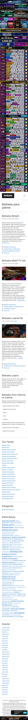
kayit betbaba (19, 613)
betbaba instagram (18, 564)
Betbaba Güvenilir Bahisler (9, 456)
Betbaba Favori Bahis (7, 460)
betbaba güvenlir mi (9, 562)
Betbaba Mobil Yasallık (8, 463)
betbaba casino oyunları (7, 544)
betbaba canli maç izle (7, 539)
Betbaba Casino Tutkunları (9, 487)
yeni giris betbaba (18, 616)
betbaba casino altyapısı (15, 542)
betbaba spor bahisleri (17, 590)
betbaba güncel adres (18, 556)
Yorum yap (6, 253)
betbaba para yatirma (8, 578)
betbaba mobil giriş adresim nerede (15, 573)
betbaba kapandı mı (9, 306)
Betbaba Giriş (5, 447)
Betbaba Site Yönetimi (8, 483)
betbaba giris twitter (15, 549)
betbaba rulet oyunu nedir (20, 585)
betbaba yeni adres (6, 601)
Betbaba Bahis (8, 527)
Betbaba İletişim (10, 216)
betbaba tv (16, 592)
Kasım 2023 (5, 672)
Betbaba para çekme (14, 251)
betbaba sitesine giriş (12, 588)
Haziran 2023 (5, 683)
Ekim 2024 (4, 647)
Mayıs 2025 (5, 636)
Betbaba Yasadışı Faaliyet (9, 480)
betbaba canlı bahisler (6, 540)
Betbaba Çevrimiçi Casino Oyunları (11, 489)
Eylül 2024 (4, 649)
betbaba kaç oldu (17, 567)
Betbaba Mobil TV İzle (14, 260)
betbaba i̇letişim (8, 249)
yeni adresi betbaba (7, 616)
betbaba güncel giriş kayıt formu (7, 560)
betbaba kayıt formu (12, 566)
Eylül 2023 (4, 676)
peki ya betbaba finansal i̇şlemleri (15, 614)
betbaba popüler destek (7, 583)
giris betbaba (6, 610)
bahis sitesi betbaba (8, 521)
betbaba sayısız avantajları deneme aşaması (9, 587)
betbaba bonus (16, 535)
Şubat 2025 (5, 638)
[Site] (14, 51)
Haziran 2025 (5, 634)
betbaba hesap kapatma (7, 564)
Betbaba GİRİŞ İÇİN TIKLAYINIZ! (14, 30)
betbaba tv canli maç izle (9, 594)
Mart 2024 (4, 663)
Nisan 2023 (5, 687)
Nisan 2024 (5, 660)
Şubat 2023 (5, 692)
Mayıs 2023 (5, 685)
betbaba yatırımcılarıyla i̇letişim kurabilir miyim (10, 599)
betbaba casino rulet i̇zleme (17, 544)
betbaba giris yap (6, 551)
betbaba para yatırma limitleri (7, 580)
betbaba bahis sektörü (19, 527)
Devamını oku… (6, 242)
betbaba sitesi (5, 588)
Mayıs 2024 (5, 658)
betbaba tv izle (21, 594)
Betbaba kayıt (5, 566)
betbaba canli (6, 537)
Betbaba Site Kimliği (7, 485)
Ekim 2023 (4, 674)
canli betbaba (6, 608)
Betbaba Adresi (6, 445)
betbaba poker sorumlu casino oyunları (8, 582)
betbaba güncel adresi (9, 558)
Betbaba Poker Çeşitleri (8, 452)
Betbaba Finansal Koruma (8, 476)
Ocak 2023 (5, 694)
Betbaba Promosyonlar (10, 247)
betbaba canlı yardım (5, 542)
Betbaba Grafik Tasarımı (8, 467)
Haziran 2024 (5, 656)
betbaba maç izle (7, 571)
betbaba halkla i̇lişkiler (20, 562)
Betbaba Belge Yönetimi (8, 494)
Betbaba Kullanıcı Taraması (9, 449)
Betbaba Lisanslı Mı (12, 318)
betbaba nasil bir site (9, 576)
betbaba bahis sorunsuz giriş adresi (8, 533)
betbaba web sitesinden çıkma (7, 597)
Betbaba (4, 465)
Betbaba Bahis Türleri (7, 498)
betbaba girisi (5, 549)
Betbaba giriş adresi (9, 554)
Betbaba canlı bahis (18, 539)
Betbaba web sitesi (21, 595)
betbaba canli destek (18, 537)
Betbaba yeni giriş (7, 603)
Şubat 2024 (5, 665)
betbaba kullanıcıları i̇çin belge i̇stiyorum (8, 569)
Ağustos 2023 (5, 678)
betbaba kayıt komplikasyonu (21, 566)
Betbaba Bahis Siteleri (8, 496)
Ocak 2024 (5, 667)
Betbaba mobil (5, 573)
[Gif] (14, 82)
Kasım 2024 (5, 645)
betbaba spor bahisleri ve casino (7, 592)
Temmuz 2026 (6, 627)
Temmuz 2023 (6, 680)
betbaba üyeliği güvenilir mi (6, 606)
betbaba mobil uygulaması (7, 574)
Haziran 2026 (5, 629)
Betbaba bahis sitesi (10, 530)
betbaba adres (5, 522)
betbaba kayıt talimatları (7, 567)
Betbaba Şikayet (15, 606)
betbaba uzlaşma (14, 595)
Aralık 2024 (5, 643)
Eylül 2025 (4, 632)
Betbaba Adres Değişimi (8, 474)
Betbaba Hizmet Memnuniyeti (10, 454)
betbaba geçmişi (21, 547)
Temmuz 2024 (6, 654)
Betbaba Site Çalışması (8, 472)
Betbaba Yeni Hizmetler (8, 478)
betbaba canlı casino (18, 540)
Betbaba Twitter (6, 595)
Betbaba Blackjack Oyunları (8, 535)
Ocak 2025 (5, 640)
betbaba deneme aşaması (13, 547)
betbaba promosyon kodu (8, 585)
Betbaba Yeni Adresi (17, 601)
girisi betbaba (13, 610)
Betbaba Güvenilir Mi (19, 560)
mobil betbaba (5, 614)
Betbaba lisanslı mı (9, 365)
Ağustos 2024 (5, 652)
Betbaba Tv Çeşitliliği (7, 469)
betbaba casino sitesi (7, 545)
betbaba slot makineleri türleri (7, 590)
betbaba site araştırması (21, 587)
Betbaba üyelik (7, 605)
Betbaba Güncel (7, 556)
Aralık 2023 (5, 669)
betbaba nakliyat (17, 574)
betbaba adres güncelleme (15, 522)
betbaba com (5, 547)
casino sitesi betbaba (17, 608)
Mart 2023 (4, 689)
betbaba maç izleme (18, 571)
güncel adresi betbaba (7, 613)
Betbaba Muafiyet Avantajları (9, 458)
